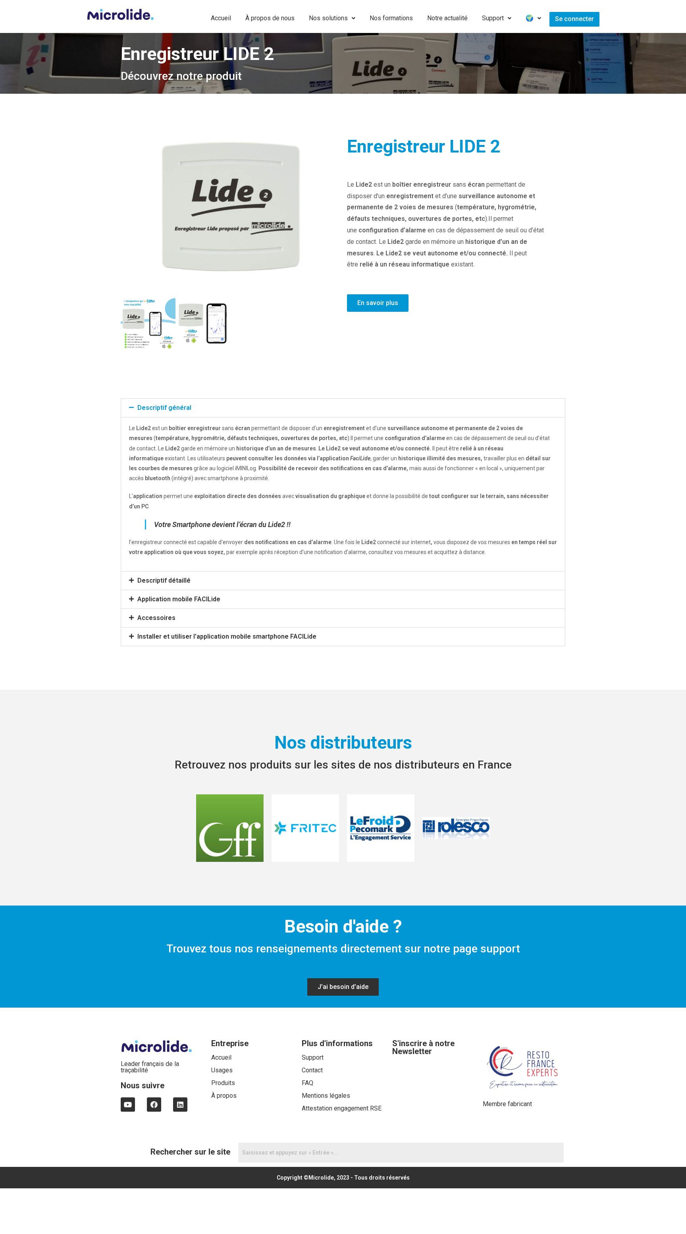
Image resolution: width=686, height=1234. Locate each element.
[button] (343, 408)
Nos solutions (328, 18)
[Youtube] (128, 1104)
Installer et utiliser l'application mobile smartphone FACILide (226, 636)
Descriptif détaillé (164, 580)
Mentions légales (326, 1095)
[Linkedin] (180, 1104)
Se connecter (574, 19)
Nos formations (391, 18)
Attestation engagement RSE (342, 1108)
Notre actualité (447, 18)
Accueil (221, 18)
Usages (222, 1070)
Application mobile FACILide (178, 599)
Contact (312, 1070)
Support (493, 18)
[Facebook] (154, 1104)
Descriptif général (164, 407)
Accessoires (156, 618)
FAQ (307, 1083)
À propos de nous (270, 18)
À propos (224, 1095)
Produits (223, 1083)
